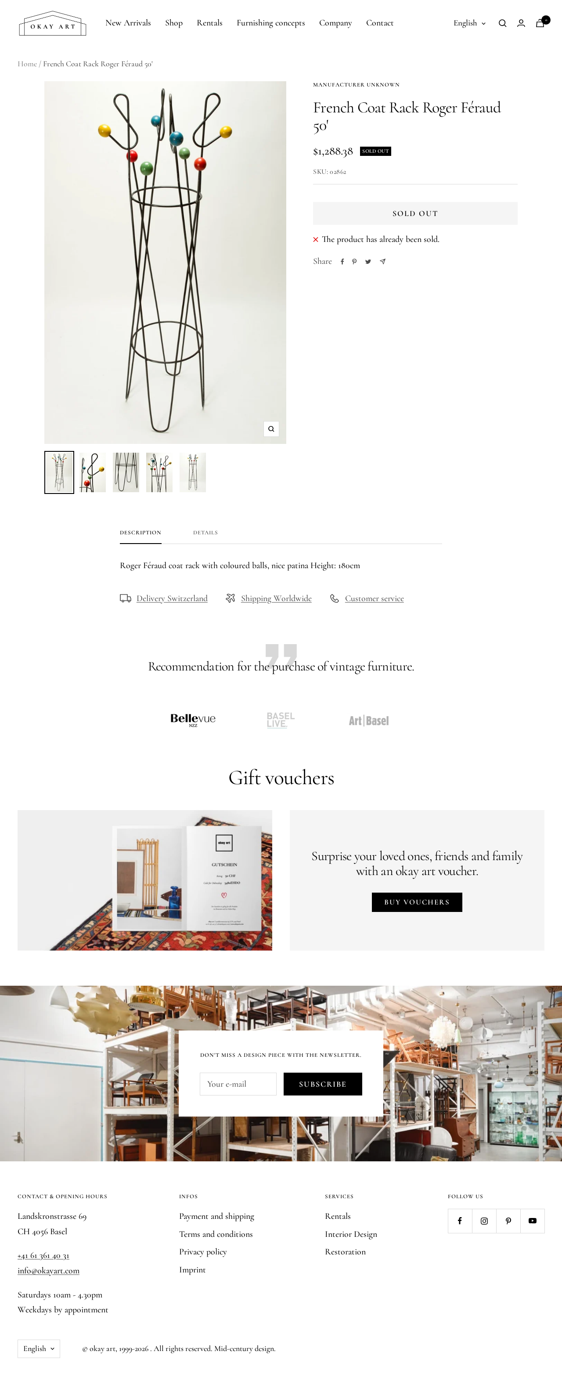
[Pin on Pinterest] (354, 262)
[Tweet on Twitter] (368, 262)
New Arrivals (128, 23)
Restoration (345, 1252)
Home (27, 63)
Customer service (374, 598)
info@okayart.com (48, 1270)
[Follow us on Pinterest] (508, 1221)
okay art (102, 1348)
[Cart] (540, 23)
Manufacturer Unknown (356, 84)
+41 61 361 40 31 (43, 1255)
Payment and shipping (216, 1216)
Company (335, 23)
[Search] (503, 23)
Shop (174, 23)
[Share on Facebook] (342, 262)
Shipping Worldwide (276, 598)
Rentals (210, 23)
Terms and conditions (216, 1234)
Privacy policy (203, 1252)
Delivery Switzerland (172, 598)
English (465, 23)
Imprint (192, 1270)
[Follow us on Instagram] (484, 1221)
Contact (380, 23)
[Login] (521, 23)
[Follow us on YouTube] (532, 1221)
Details (205, 532)
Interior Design (351, 1234)
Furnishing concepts (271, 23)
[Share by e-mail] (382, 261)
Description (141, 532)
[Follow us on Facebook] (460, 1221)
